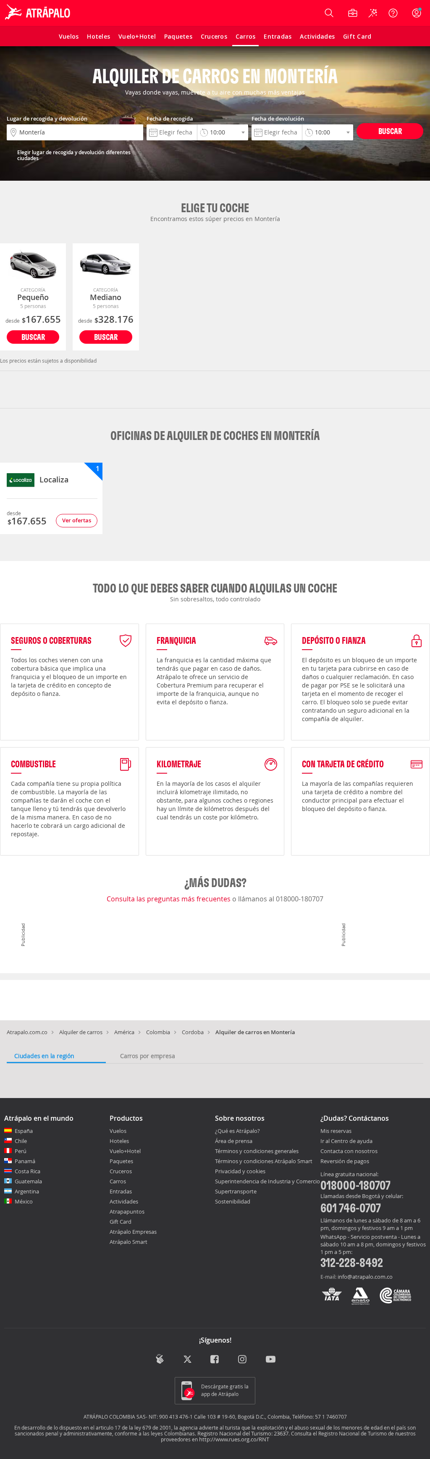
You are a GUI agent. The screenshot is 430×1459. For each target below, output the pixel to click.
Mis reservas (335, 1131)
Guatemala (28, 1181)
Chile (21, 1141)
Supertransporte (236, 1191)
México (24, 1201)
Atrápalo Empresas (133, 1231)
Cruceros (121, 1171)
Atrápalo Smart (128, 1242)
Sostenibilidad (232, 1201)
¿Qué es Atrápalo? (237, 1131)
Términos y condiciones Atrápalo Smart (263, 1161)
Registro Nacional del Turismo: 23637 (242, 1433)
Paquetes (121, 1161)
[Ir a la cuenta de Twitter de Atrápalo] (187, 1359)
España (24, 1131)
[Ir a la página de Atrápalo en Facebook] (215, 1359)
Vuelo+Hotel (125, 1151)
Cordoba (193, 1032)
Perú (20, 1151)
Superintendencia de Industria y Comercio (267, 1181)
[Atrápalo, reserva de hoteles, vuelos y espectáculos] (38, 13)
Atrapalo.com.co (27, 1032)
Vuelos (118, 1131)
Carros (118, 1181)
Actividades (124, 1201)
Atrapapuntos (127, 1211)
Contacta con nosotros (349, 1151)
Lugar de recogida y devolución (47, 118)
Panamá (25, 1161)
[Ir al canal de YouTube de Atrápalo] (270, 1359)
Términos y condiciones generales (257, 1151)
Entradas (121, 1191)
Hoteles (119, 1141)
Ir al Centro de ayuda (346, 1141)
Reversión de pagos (344, 1161)
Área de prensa (233, 1141)
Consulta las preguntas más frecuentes (169, 898)
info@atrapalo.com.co (365, 1276)
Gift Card (120, 1221)
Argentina (27, 1191)
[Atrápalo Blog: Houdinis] (160, 1359)
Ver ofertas (76, 520)
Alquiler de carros (80, 1032)
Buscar (390, 131)
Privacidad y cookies (240, 1171)
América (124, 1032)
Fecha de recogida (170, 118)
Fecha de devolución (278, 118)
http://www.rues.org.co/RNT (234, 1439)
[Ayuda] (393, 13)
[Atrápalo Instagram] (243, 1359)
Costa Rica (27, 1171)
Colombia (158, 1032)
